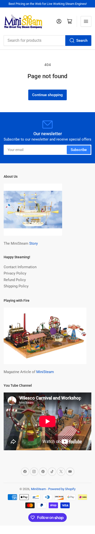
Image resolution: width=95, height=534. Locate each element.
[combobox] (47, 40)
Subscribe (79, 150)
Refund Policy (15, 280)
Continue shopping (47, 95)
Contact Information (20, 267)
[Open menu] (86, 21)
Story (33, 243)
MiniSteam (45, 372)
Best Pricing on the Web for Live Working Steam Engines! (48, 4)
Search (81, 40)
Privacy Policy (15, 273)
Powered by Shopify (62, 489)
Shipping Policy (16, 286)
